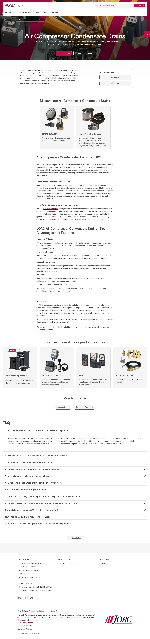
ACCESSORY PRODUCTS (29, 577)
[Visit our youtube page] (31, 598)
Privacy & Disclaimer (25, 625)
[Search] (97, 6)
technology (44, 330)
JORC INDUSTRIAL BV (67, 563)
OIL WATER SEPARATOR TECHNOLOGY (35, 587)
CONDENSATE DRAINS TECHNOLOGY (35, 590)
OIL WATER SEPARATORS (30, 563)
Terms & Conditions (25, 623)
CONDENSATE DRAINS (28, 567)
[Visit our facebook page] (25, 598)
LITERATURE (102, 563)
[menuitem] (10, 12)
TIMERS (22, 574)
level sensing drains (50, 209)
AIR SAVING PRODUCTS (29, 570)
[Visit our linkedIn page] (19, 598)
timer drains (47, 185)
